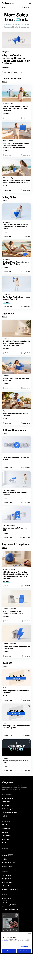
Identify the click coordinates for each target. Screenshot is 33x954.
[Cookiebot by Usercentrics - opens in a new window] (23, 933)
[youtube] (3, 930)
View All (4, 82)
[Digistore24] (8, 3)
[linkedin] (13, 930)
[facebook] (7, 930)
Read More (5, 67)
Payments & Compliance (9, 569)
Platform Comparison (9, 455)
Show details (24, 946)
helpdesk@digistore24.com (10, 910)
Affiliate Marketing (8, 103)
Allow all (9, 950)
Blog (4, 7)
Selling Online (6, 52)
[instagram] (10, 930)
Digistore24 (6, 338)
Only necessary (24, 950)
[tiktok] (17, 930)
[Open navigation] (30, 3)
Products (5, 688)
